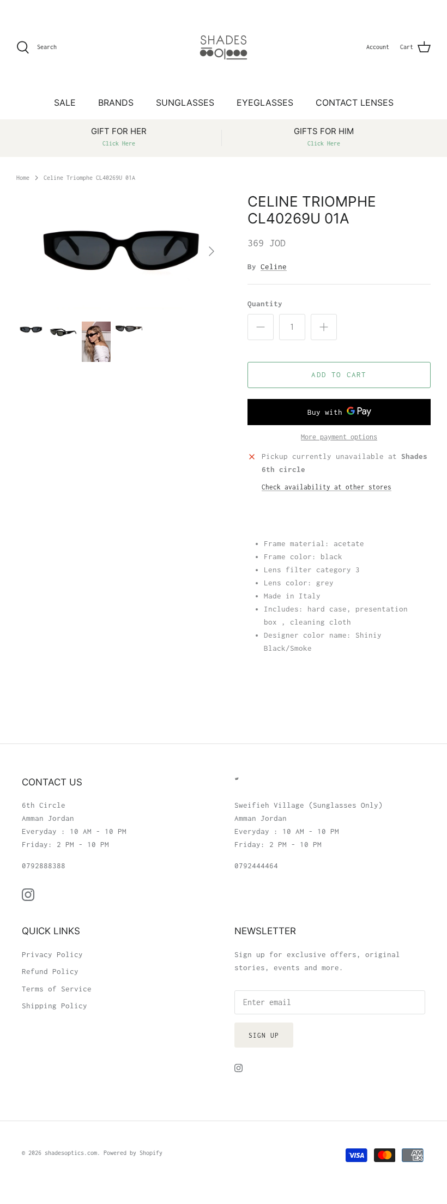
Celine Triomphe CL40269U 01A (89, 177)
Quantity (264, 303)
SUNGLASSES (185, 102)
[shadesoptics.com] (223, 47)
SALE (65, 102)
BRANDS (116, 102)
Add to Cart (338, 374)
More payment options (339, 437)
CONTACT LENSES (355, 102)
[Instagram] (28, 894)
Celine (274, 266)
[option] (120, 251)
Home (22, 177)
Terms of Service (57, 988)
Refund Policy (50, 971)
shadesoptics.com (71, 1152)
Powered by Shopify (133, 1152)
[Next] (212, 251)
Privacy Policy (52, 954)
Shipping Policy (54, 1005)
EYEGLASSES (265, 102)
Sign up (264, 1035)
